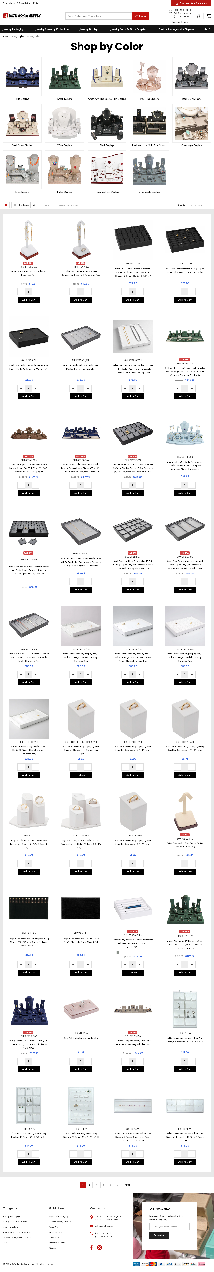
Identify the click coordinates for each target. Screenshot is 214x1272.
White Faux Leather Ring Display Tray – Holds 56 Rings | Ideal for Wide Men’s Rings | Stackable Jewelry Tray (133, 657)
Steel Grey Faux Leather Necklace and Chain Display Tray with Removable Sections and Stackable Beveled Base (185, 564)
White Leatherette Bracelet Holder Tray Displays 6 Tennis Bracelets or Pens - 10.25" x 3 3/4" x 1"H (133, 1137)
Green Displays (64, 99)
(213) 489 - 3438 (103, 1236)
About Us (53, 1227)
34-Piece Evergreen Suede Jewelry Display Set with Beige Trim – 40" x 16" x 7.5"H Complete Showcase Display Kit (185, 371)
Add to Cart (28, 299)
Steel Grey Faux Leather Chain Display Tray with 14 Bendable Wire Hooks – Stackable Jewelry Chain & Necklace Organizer (81, 562)
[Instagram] (99, 1247)
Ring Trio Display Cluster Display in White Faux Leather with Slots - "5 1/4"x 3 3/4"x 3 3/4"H (81, 844)
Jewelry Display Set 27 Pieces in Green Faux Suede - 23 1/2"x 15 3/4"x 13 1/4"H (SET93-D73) (185, 945)
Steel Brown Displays (22, 145)
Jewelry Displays (89, 29)
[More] (24, 29)
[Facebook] (91, 1247)
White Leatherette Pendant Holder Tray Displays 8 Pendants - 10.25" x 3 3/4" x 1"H (185, 1137)
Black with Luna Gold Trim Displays (149, 145)
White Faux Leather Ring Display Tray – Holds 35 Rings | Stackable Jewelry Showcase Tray (185, 657)
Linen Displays (22, 192)
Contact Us (54, 1237)
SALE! (207, 29)
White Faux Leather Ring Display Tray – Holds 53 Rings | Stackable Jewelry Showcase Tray (81, 657)
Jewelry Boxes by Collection (52, 29)
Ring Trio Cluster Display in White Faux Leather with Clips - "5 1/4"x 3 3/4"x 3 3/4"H (28, 844)
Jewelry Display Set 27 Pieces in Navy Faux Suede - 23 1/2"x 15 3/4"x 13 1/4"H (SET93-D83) (29, 1044)
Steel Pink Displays (149, 99)
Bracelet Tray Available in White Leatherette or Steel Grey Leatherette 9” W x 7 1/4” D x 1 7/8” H (133, 943)
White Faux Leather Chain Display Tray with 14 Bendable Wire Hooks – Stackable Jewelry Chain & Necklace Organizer (133, 369)
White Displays (64, 145)
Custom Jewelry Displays (60, 1221)
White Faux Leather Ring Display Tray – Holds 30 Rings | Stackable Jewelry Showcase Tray (28, 750)
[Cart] (208, 16)
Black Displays (107, 145)
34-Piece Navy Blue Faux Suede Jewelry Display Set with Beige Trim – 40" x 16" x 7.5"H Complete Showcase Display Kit (80, 468)
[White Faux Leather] (114, 952)
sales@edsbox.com (104, 1226)
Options (81, 775)
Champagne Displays (191, 145)
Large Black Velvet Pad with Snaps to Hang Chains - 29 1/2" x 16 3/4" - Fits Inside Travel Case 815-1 (29, 942)
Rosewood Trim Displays (107, 192)
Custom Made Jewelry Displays (176, 29)
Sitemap (52, 1248)
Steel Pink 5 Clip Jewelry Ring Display (81, 1038)
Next (127, 1185)
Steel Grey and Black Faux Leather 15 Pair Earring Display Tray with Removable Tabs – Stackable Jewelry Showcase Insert (133, 564)
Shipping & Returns (58, 1242)
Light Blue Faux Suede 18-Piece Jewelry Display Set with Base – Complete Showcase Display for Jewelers (185, 465)
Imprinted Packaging (58, 1216)
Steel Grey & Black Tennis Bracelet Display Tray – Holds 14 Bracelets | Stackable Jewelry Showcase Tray (29, 657)
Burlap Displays (64, 192)
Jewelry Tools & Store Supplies (128, 29)
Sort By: (181, 205)
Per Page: (24, 205)
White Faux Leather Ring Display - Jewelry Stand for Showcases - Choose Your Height (81, 750)
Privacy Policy (55, 1232)
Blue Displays (22, 99)
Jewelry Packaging (13, 29)
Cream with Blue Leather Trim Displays (107, 99)
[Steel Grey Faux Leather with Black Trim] (118, 952)
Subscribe (159, 1235)
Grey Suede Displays (149, 192)
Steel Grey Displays (191, 99)
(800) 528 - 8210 (103, 1233)
